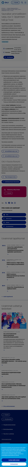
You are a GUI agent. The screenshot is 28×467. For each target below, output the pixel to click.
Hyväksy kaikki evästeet (14, 460)
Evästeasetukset (14, 464)
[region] (14, 455)
